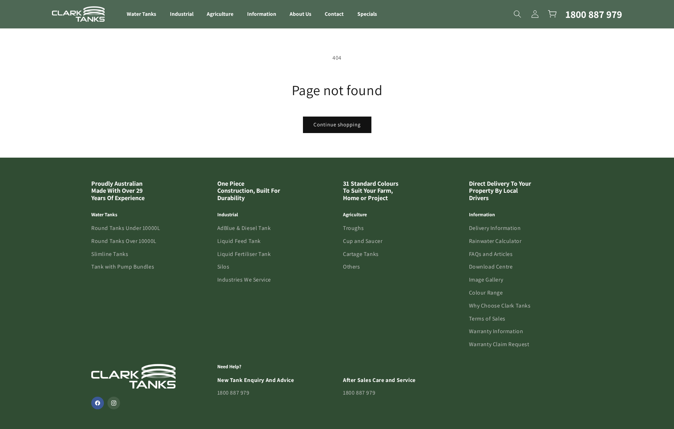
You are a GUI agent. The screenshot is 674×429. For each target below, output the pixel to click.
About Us (300, 13)
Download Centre (491, 266)
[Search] (517, 14)
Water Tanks (141, 13)
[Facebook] (97, 403)
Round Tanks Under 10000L (125, 228)
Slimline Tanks (109, 254)
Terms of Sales (487, 318)
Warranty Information (496, 331)
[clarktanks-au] (78, 14)
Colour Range (486, 292)
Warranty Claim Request (499, 344)
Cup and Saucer (362, 241)
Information (261, 13)
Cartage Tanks (361, 254)
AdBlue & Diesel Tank (244, 228)
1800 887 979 (594, 14)
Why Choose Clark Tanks (500, 305)
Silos (223, 266)
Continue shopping (337, 124)
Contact (334, 13)
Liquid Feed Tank (239, 241)
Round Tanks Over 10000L (124, 241)
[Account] (535, 14)
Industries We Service (244, 279)
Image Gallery (486, 279)
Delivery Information (495, 228)
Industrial (181, 13)
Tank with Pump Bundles (122, 266)
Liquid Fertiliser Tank (244, 254)
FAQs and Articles (491, 254)
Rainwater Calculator (495, 241)
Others (351, 266)
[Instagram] (113, 403)
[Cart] (552, 14)
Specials (367, 13)
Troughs (353, 228)
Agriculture (220, 13)
